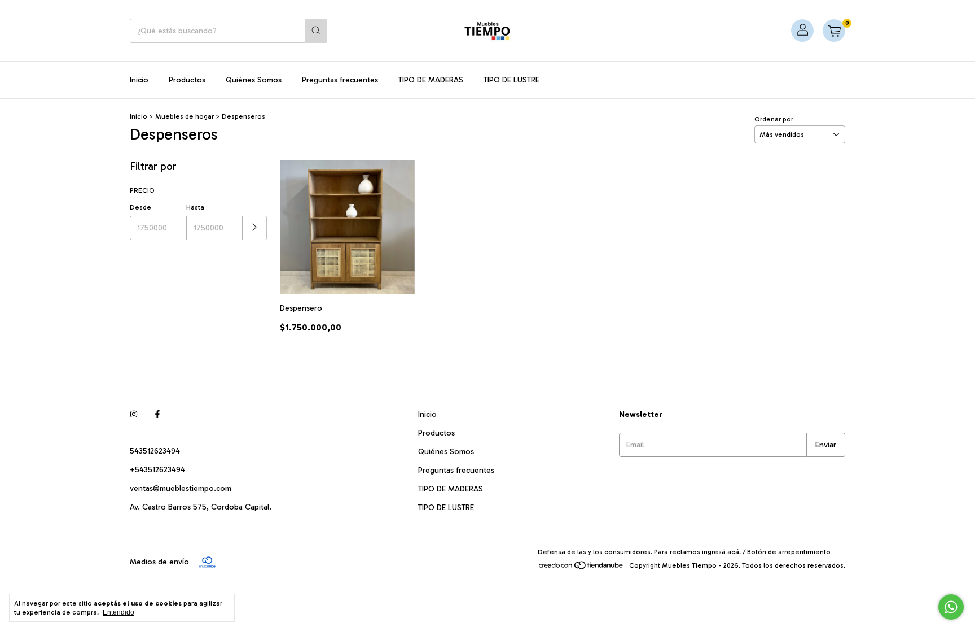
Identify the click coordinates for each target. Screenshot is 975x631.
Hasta (195, 207)
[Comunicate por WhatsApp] (951, 607)
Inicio (139, 80)
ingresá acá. (721, 552)
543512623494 (155, 451)
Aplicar (255, 228)
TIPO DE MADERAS (430, 80)
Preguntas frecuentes (340, 80)
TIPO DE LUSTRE (511, 80)
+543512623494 (157, 470)
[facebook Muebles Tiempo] (157, 414)
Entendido (118, 612)
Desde (140, 207)
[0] (834, 30)
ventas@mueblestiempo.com (180, 488)
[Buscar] (316, 31)
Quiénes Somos (254, 80)
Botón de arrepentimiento (789, 552)
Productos (187, 80)
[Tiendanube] (581, 568)
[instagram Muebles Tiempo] (134, 414)
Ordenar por (773, 119)
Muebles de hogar (184, 116)
